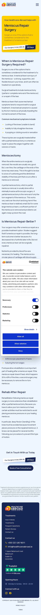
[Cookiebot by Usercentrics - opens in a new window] (29, 262)
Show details (29, 329)
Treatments (9, 523)
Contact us (9, 532)
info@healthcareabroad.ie (20, 546)
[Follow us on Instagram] (6, 593)
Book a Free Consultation (20, 468)
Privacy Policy (20, 605)
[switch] (35, 307)
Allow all (20, 336)
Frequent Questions (12, 526)
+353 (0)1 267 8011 (16, 542)
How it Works (10, 520)
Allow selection (20, 344)
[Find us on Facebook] (10, 593)
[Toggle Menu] (37, 5)
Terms (20, 609)
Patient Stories (10, 529)
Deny (20, 351)
